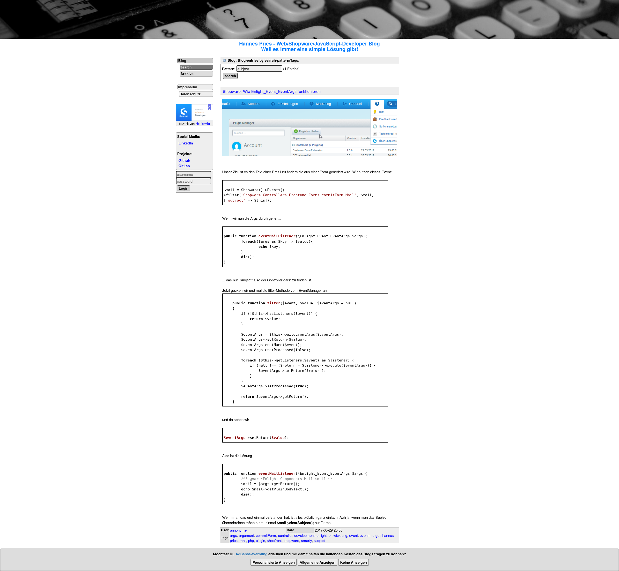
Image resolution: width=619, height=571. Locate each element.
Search (186, 67)
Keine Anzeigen (353, 562)
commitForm (266, 535)
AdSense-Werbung (251, 553)
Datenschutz (190, 94)
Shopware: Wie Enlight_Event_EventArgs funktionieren (272, 91)
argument (246, 535)
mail (243, 540)
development (304, 535)
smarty (306, 540)
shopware (291, 540)
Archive (186, 73)
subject (319, 540)
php (251, 540)
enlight (322, 535)
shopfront (274, 540)
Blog (182, 60)
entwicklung (338, 535)
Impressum (187, 87)
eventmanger (370, 535)
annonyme (238, 530)
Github (184, 160)
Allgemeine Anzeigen (317, 562)
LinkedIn (185, 143)
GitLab (184, 165)
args (233, 535)
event (353, 535)
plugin (260, 540)
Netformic (203, 123)
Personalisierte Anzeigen (273, 562)
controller (285, 535)
